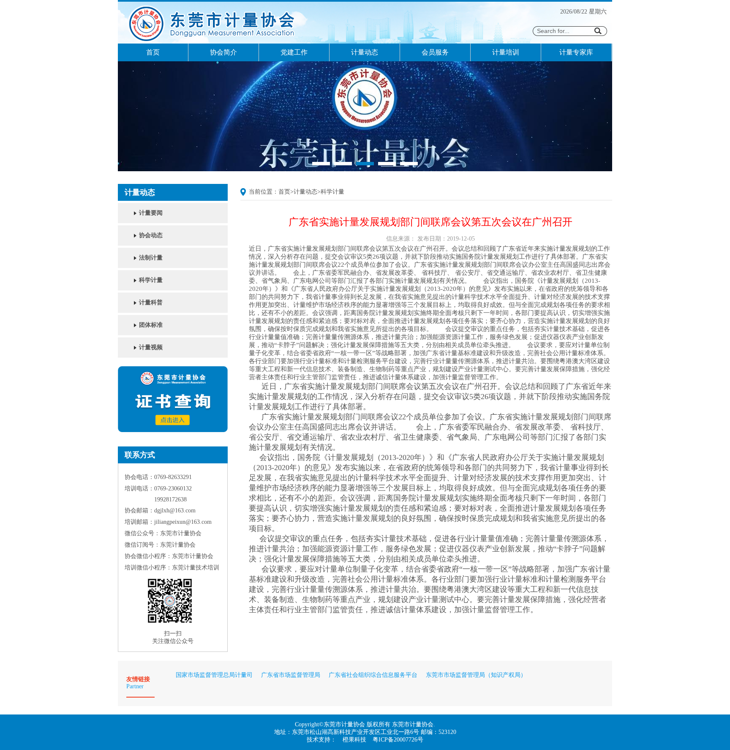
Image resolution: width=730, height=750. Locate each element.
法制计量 (151, 258)
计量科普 (151, 302)
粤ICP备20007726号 (398, 739)
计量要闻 (151, 213)
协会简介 (223, 52)
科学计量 (151, 280)
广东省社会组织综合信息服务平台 (373, 675)
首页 (153, 52)
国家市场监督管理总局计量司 (214, 675)
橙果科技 (354, 739)
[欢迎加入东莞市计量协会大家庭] (365, 169)
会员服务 (435, 52)
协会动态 (151, 235)
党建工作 (294, 52)
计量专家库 (576, 52)
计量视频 (151, 347)
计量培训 (505, 52)
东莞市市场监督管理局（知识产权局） (476, 675)
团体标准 (151, 325)
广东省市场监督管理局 (290, 675)
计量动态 (364, 52)
